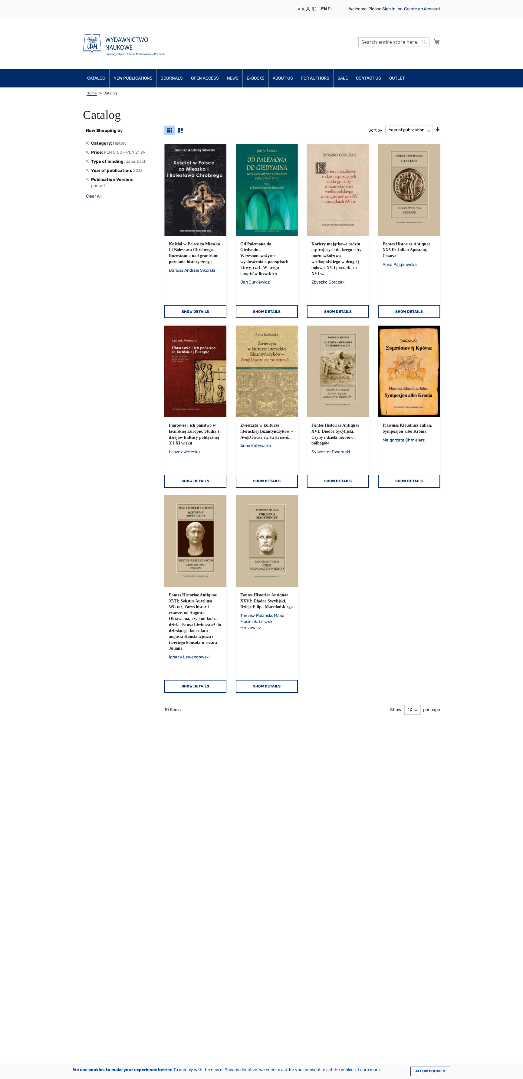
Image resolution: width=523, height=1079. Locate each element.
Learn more (369, 1069)
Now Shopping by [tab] (104, 130)
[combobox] (393, 42)
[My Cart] (436, 41)
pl (330, 8)
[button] (324, 9)
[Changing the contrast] (314, 9)
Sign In (389, 8)
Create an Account (422, 8)
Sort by (375, 130)
